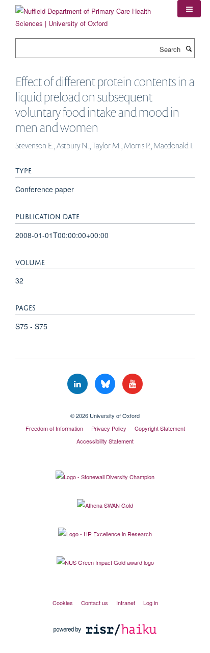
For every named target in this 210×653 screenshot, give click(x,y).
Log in (150, 602)
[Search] (188, 48)
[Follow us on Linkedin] (78, 384)
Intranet (125, 602)
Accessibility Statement (105, 441)
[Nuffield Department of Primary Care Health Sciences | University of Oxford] (88, 13)
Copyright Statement (160, 428)
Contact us (94, 602)
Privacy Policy (108, 428)
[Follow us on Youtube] (132, 384)
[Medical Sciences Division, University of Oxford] (105, 406)
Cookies (62, 602)
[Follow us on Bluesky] (106, 384)
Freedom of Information (54, 428)
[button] (189, 8)
